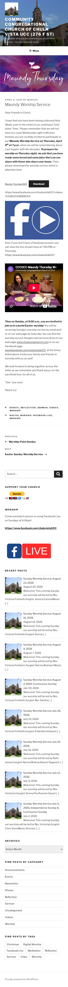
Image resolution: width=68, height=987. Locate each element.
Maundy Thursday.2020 (16, 184)
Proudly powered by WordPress (21, 979)
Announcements (15, 870)
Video (23, 956)
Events (14, 407)
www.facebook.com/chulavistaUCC (25, 350)
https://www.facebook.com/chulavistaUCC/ (30, 255)
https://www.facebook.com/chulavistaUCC (31, 528)
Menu (36, 50)
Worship (15, 410)
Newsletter (11, 883)
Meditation (34, 950)
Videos (54, 407)
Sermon (42, 407)
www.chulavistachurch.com (33, 342)
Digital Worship (21, 415)
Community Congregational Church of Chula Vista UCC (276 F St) (29, 27)
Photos (9, 890)
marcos (32, 100)
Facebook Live (42, 415)
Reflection (28, 407)
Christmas (13, 944)
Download (38, 183)
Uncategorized (13, 910)
